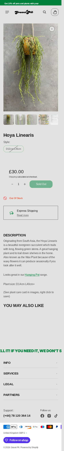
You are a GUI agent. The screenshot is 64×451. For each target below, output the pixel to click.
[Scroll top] (57, 447)
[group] (8, 119)
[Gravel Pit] (24, 12)
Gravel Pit (15, 447)
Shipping (13, 176)
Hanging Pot (32, 274)
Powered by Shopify (29, 447)
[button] (7, 12)
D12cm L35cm (15, 149)
